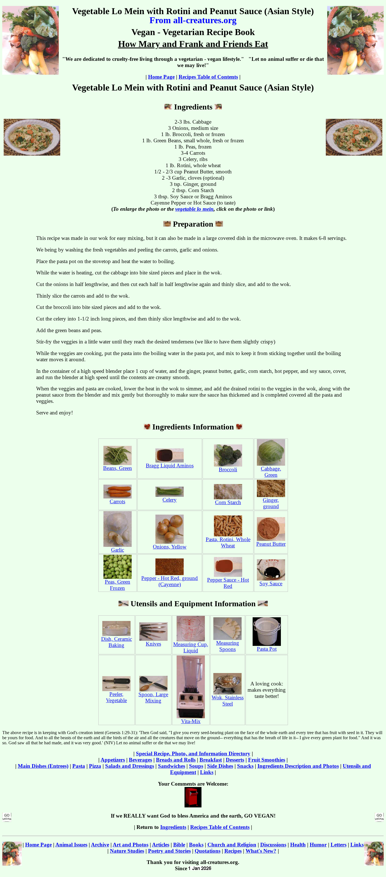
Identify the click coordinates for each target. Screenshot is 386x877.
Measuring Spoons (227, 646)
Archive (100, 845)
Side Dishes (220, 766)
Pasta (78, 766)
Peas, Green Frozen (117, 585)
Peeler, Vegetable (116, 697)
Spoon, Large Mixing (153, 697)
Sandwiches (171, 766)
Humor (318, 845)
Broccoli (228, 469)
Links (206, 772)
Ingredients (173, 827)
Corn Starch (228, 502)
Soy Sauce (270, 583)
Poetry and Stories (169, 851)
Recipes (233, 851)
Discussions (273, 845)
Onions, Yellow (170, 547)
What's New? (261, 851)
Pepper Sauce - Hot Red (228, 583)
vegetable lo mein (194, 209)
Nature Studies (127, 851)
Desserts (235, 760)
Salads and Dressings (129, 766)
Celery (169, 500)
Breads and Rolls (176, 760)
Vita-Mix (191, 721)
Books (196, 845)
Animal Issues (71, 845)
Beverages (140, 760)
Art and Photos (130, 845)
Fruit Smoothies (266, 760)
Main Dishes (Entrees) (43, 766)
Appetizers (113, 760)
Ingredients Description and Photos (298, 766)
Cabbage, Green (271, 472)
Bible (179, 845)
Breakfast (210, 760)
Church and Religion (231, 845)
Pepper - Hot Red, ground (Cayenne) (169, 581)
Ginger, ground (271, 503)
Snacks (245, 766)
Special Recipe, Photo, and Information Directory (193, 753)
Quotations (207, 851)
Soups (196, 766)
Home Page (161, 77)
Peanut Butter (271, 544)
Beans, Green (117, 468)
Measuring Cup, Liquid (190, 647)
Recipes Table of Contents (208, 77)
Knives (153, 644)
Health (298, 845)
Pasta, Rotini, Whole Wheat (228, 542)
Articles (160, 845)
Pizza (95, 766)
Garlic (117, 550)
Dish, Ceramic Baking (116, 642)
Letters (338, 845)
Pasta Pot (267, 649)
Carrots (117, 501)
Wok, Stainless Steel (228, 701)
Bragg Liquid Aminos (170, 465)
